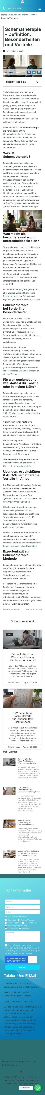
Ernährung (13, 928)
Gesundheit (14, 14)
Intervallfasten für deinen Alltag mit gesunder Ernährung (26, 822)
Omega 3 (12, 920)
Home (4, 14)
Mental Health (28, 14)
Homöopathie (14, 923)
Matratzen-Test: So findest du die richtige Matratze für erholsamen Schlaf (28, 853)
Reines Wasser (27, 920)
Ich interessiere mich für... (16, 917)
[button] (40, 8)
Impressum (29, 1061)
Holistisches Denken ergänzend (21, 370)
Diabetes (26, 928)
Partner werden (9, 1065)
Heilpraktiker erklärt (22, 466)
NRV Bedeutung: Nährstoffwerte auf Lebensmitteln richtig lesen (23, 717)
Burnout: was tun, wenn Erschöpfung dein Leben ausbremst (22, 657)
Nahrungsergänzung (17, 925)
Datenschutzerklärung (12, 1061)
